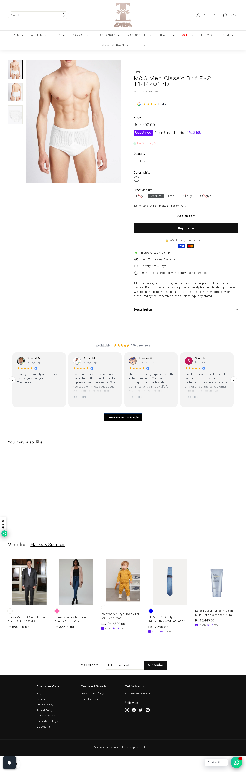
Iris (139, 45)
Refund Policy (45, 710)
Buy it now (186, 228)
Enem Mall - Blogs (47, 721)
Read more (79, 396)
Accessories (138, 35)
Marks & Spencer (47, 544)
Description (143, 309)
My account (43, 726)
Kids (58, 35)
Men (17, 35)
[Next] (15, 133)
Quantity (139, 154)
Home (137, 72)
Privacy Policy (45, 704)
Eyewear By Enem (215, 35)
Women (37, 35)
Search (41, 699)
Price (137, 117)
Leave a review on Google (123, 417)
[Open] (9, 762)
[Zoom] (73, 121)
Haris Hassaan (112, 45)
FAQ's (40, 693)
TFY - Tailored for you (93, 693)
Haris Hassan (89, 699)
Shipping (155, 206)
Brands (79, 35)
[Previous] (12, 379)
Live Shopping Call (147, 143)
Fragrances (106, 35)
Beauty (165, 35)
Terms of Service (46, 715)
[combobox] (38, 15)
